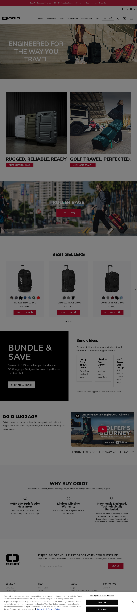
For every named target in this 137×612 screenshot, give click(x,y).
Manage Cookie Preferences (102, 595)
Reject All (102, 602)
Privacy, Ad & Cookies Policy (47, 609)
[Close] (133, 602)
